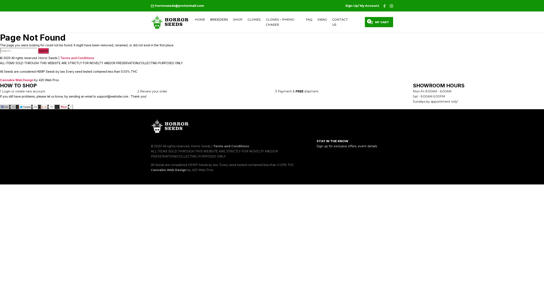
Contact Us (340, 22)
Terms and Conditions (77, 58)
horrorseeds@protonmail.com (179, 6)
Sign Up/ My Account (362, 6)
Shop (237, 19)
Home (200, 19)
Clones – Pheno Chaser (280, 22)
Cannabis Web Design (17, 80)
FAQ (309, 19)
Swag (322, 19)
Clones (254, 19)
